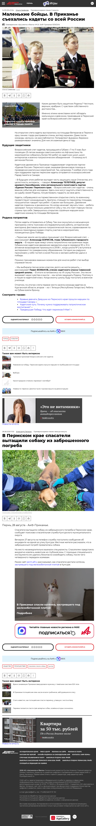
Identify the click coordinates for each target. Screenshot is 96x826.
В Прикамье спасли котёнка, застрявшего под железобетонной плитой (48, 606)
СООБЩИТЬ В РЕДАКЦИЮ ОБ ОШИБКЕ (33, 763)
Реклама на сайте (59, 752)
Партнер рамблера (41, 816)
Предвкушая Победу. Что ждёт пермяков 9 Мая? (45, 309)
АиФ (18, 89)
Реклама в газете (75, 752)
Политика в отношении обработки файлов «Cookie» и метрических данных (49, 800)
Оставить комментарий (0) (74, 319)
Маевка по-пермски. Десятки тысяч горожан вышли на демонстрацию (40, 389)
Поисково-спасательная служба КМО (17, 512)
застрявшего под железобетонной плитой (37, 564)
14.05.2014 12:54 (8, 10)
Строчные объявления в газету (32, 757)
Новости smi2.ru (10, 424)
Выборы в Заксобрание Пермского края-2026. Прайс (40, 760)
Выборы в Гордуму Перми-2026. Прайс (77, 760)
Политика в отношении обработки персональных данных (42, 798)
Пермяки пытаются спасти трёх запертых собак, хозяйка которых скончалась (43, 708)
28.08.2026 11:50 (8, 432)
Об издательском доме (29, 752)
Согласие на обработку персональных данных (38, 796)
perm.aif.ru (32, 562)
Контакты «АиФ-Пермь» (81, 754)
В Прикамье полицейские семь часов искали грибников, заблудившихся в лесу (44, 692)
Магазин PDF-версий (28, 754)
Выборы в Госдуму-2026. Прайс (58, 757)
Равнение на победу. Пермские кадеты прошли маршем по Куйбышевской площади (46, 365)
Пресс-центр (45, 752)
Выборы (16, 373)
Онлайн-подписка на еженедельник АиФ (54, 754)
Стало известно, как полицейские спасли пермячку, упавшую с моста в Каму (43, 700)
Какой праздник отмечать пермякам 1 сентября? (32, 381)
